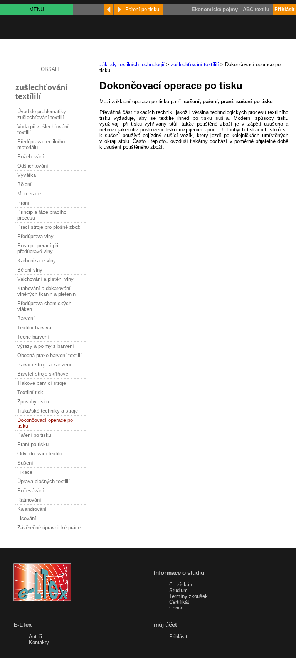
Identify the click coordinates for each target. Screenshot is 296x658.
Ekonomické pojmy (215, 9)
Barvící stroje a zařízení (44, 365)
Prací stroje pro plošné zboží (49, 227)
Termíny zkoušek (188, 596)
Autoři (35, 637)
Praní (23, 203)
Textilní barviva (34, 328)
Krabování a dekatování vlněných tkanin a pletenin (46, 291)
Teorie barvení (33, 337)
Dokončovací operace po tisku (45, 423)
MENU (36, 9)
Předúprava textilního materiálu (41, 144)
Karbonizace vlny (36, 261)
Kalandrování (32, 509)
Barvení (26, 318)
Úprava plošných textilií (43, 481)
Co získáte (181, 585)
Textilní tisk (30, 392)
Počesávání (30, 491)
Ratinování (29, 500)
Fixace (24, 472)
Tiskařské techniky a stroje (47, 411)
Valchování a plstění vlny (45, 279)
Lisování (26, 518)
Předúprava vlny (35, 236)
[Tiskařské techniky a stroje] (108, 9)
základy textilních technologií (132, 64)
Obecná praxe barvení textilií (49, 355)
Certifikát (179, 602)
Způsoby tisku (33, 402)
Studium (178, 590)
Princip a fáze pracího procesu (41, 215)
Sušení (25, 463)
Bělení (24, 184)
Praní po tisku (33, 444)
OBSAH (50, 69)
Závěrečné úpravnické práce (49, 527)
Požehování (30, 156)
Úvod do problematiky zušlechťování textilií (41, 114)
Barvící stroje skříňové (42, 374)
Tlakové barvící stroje (41, 383)
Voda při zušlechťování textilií (43, 129)
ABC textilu (256, 9)
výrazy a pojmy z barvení (45, 346)
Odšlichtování (32, 166)
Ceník (175, 608)
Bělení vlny (29, 270)
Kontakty (39, 642)
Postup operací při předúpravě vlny (37, 248)
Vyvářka (26, 175)
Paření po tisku (34, 435)
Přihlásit (178, 637)
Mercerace (29, 193)
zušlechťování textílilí (195, 64)
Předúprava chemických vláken (44, 306)
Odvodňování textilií (39, 454)
